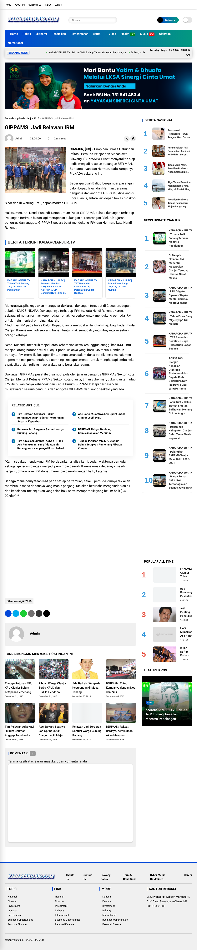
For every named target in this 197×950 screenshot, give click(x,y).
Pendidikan (59, 34)
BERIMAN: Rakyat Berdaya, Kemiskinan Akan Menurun (94, 431)
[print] (31, 613)
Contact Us (34, 5)
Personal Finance (17, 924)
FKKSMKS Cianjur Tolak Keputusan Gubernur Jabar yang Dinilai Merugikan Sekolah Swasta (187, 572)
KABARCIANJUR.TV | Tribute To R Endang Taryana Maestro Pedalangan (61, 52)
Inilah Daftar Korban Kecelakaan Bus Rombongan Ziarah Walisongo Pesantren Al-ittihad (187, 651)
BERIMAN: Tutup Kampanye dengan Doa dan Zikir (120, 688)
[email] (39, 613)
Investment (14, 905)
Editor (58, 5)
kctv (149, 703)
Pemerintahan (79, 34)
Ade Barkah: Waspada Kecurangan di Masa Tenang (86, 688)
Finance (12, 901)
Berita (96, 34)
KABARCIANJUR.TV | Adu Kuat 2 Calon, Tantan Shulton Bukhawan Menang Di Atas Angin (181, 406)
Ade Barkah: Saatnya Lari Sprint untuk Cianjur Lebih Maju (101, 415)
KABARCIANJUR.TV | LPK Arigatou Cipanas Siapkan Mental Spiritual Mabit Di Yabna (181, 295)
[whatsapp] (23, 613)
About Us (20, 5)
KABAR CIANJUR (34, 939)
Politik (27, 34)
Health (128, 34)
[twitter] (173, 4)
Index (48, 5)
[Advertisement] (70, 563)
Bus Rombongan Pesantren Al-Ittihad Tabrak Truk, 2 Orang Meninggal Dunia (187, 592)
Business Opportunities (20, 919)
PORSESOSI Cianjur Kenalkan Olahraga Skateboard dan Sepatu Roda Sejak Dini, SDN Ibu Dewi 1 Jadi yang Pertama (178, 373)
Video (112, 34)
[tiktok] (190, 4)
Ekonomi (41, 34)
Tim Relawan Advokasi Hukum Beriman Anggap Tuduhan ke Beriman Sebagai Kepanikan (40, 417)
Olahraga (165, 34)
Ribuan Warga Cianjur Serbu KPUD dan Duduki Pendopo (52, 688)
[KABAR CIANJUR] (34, 25)
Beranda (9, 118)
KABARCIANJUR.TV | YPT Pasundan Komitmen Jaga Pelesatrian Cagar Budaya (181, 341)
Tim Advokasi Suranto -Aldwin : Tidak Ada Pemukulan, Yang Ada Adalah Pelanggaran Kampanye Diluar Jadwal (40, 444)
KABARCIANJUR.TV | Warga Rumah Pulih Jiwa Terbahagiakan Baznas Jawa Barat (181, 480)
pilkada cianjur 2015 (28, 118)
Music (147, 34)
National (12, 896)
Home (8, 5)
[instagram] (179, 4)
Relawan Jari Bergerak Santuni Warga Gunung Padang (40, 431)
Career (188, 875)
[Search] (113, 20)
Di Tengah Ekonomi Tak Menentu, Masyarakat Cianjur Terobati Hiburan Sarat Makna (179, 266)
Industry (12, 910)
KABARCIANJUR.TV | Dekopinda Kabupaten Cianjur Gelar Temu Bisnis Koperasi (181, 430)
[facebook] (167, 4)
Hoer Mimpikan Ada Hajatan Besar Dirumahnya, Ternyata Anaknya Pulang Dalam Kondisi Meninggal (188, 632)
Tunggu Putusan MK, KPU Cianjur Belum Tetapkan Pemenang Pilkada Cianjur (100, 444)
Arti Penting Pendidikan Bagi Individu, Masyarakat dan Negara (187, 612)
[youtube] (184, 4)
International (15, 43)
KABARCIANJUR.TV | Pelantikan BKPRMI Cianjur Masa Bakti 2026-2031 (181, 455)
